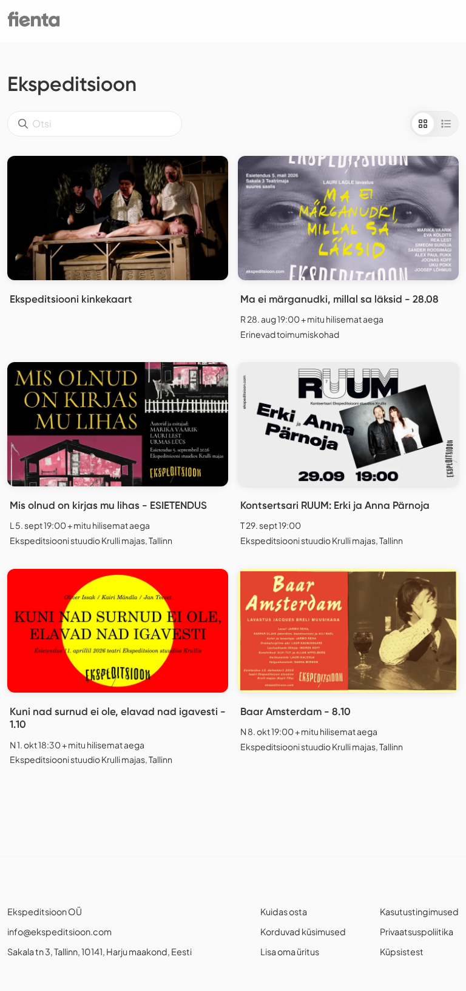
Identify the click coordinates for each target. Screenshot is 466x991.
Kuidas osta (283, 911)
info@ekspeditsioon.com (59, 931)
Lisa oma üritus (289, 951)
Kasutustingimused (419, 911)
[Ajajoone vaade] (446, 124)
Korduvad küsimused (303, 931)
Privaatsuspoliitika (416, 931)
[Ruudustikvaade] (423, 124)
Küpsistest (402, 951)
